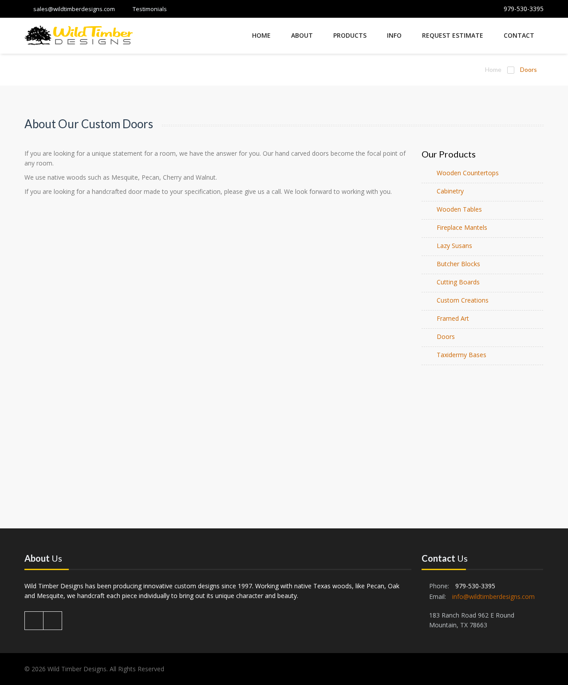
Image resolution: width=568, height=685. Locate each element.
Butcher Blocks (458, 264)
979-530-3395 (524, 8)
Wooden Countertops (468, 173)
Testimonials (150, 9)
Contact (519, 35)
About (302, 35)
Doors (446, 336)
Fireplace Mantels (462, 227)
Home (261, 35)
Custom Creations (463, 300)
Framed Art (453, 318)
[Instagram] (52, 620)
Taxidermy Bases (461, 354)
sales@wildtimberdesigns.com (74, 9)
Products (350, 35)
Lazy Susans (454, 245)
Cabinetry (450, 191)
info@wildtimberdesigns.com (493, 596)
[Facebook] (33, 620)
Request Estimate (452, 35)
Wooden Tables (459, 209)
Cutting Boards (458, 282)
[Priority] (79, 36)
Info (394, 35)
